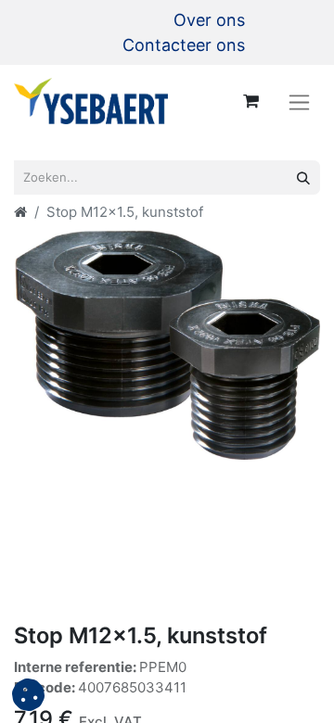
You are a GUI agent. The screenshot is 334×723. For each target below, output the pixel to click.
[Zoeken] (303, 177)
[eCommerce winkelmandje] (250, 101)
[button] (28, 695)
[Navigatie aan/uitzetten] (299, 101)
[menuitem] (209, 19)
